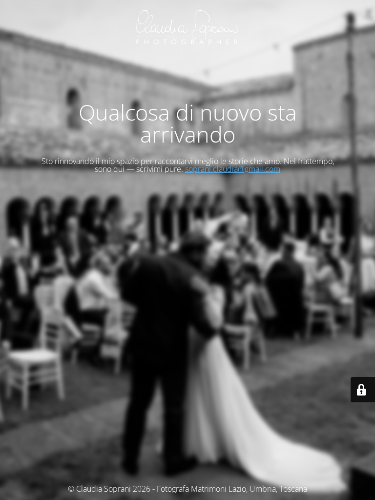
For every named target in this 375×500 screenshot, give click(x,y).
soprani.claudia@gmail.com (232, 169)
